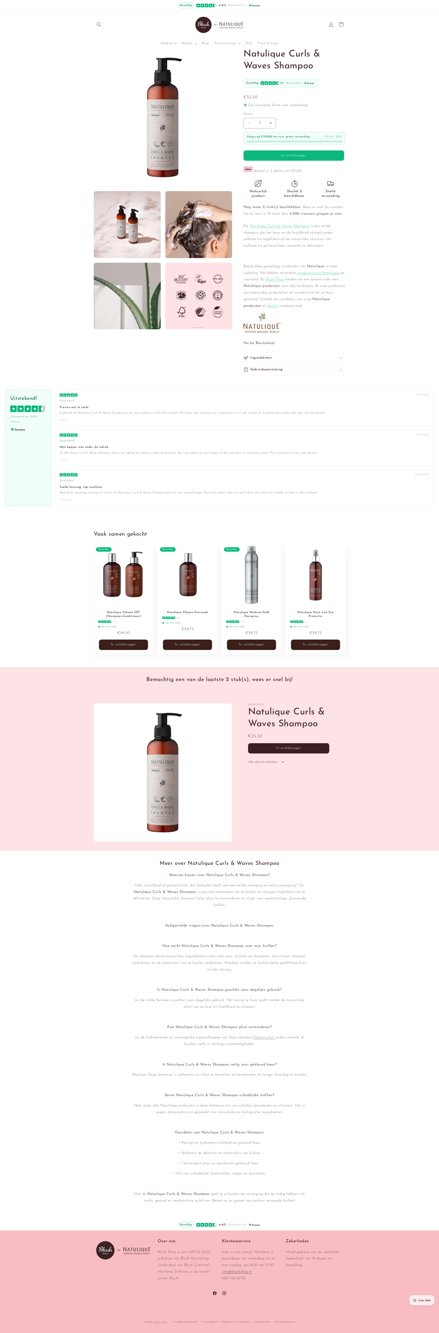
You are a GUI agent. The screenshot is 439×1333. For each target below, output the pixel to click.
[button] (99, 24)
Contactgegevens (285, 1322)
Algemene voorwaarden (235, 1322)
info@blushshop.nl (237, 1272)
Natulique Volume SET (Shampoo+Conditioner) (123, 614)
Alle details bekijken (263, 762)
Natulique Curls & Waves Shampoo (279, 226)
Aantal (248, 113)
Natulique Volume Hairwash (187, 612)
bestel (273, 306)
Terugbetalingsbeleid (185, 1322)
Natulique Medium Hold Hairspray (251, 614)
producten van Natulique (318, 273)
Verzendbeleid (262, 1322)
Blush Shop (275, 279)
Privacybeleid (209, 1322)
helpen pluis (264, 1037)
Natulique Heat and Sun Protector (315, 614)
